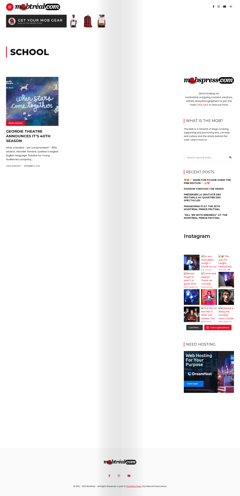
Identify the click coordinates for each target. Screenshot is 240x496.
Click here (202, 105)
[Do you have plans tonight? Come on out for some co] (209, 262)
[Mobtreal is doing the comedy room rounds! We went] (226, 314)
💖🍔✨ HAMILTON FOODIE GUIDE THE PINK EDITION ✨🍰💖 (207, 182)
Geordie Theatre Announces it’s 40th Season (28, 136)
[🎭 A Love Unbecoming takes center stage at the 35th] (192, 314)
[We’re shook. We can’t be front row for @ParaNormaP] (209, 297)
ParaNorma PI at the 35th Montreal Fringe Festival (202, 208)
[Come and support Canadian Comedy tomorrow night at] (209, 280)
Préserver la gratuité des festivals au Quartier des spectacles (202, 197)
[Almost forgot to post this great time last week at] (192, 280)
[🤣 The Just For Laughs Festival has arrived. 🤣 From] (226, 262)
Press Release (15, 123)
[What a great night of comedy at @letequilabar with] (192, 262)
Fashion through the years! (204, 189)
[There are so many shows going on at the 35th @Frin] (226, 297)
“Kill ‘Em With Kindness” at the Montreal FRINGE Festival (205, 217)
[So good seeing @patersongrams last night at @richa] (226, 280)
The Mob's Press (133, 486)
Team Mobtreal (13, 166)
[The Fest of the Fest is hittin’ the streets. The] (209, 314)
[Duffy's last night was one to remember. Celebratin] (192, 297)
